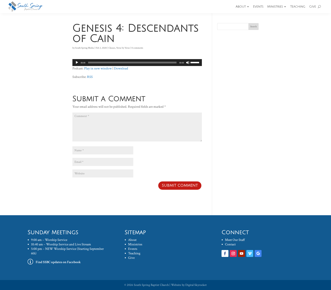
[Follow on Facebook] (225, 253)
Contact (230, 244)
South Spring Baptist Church (151, 285)
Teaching (297, 6)
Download (121, 68)
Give (312, 6)
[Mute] (187, 62)
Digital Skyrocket (196, 285)
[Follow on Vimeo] (249, 253)
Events (258, 6)
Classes (111, 47)
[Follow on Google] (258, 253)
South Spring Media (84, 47)
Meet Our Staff (235, 240)
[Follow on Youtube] (241, 253)
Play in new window (98, 68)
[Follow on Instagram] (233, 253)
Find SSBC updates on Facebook (58, 262)
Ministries (275, 6)
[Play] (77, 62)
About (241, 6)
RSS (90, 77)
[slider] (195, 62)
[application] (137, 62)
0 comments (137, 47)
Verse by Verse (123, 47)
